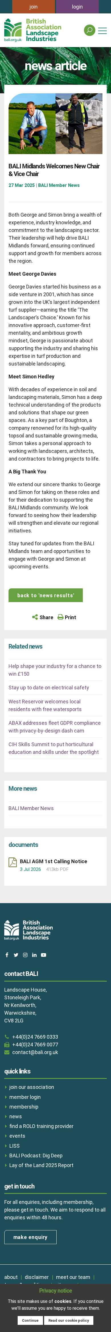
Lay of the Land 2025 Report (41, 1165)
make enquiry (30, 1237)
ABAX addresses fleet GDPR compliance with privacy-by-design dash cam (55, 727)
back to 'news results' (45, 595)
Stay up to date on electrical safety (49, 688)
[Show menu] (102, 30)
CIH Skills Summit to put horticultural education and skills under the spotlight (54, 748)
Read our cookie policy (68, 1320)
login (77, 7)
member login (25, 1097)
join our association (31, 1087)
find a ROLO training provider (41, 1126)
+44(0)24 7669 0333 (35, 1037)
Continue (30, 1320)
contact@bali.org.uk (35, 1052)
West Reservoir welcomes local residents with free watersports (45, 705)
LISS (14, 1146)
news (15, 1116)
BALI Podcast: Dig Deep (36, 1156)
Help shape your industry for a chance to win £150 (55, 670)
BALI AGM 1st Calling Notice (53, 861)
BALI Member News (31, 808)
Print (70, 617)
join (34, 7)
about (11, 1277)
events (17, 1136)
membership (23, 1107)
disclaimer (37, 1277)
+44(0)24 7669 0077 (35, 1045)
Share (46, 617)
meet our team (73, 1277)
